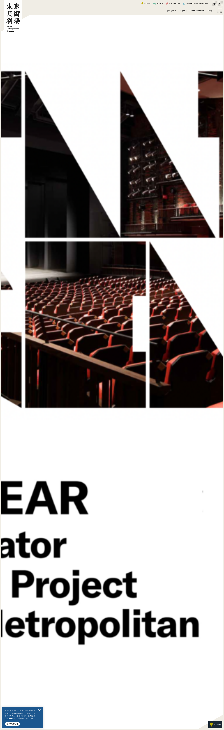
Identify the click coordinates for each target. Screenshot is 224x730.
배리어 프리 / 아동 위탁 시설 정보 (197, 3)
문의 (210, 11)
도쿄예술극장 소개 (197, 11)
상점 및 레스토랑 (174, 3)
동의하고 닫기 (12, 724)
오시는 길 (147, 3)
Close (39, 710)
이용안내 (183, 11)
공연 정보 (170, 11)
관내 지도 (160, 3)
